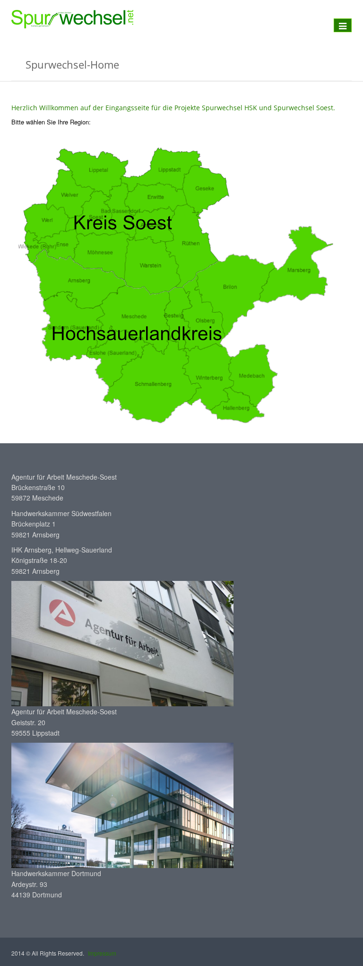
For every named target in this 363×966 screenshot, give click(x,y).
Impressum (102, 953)
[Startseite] (72, 19)
